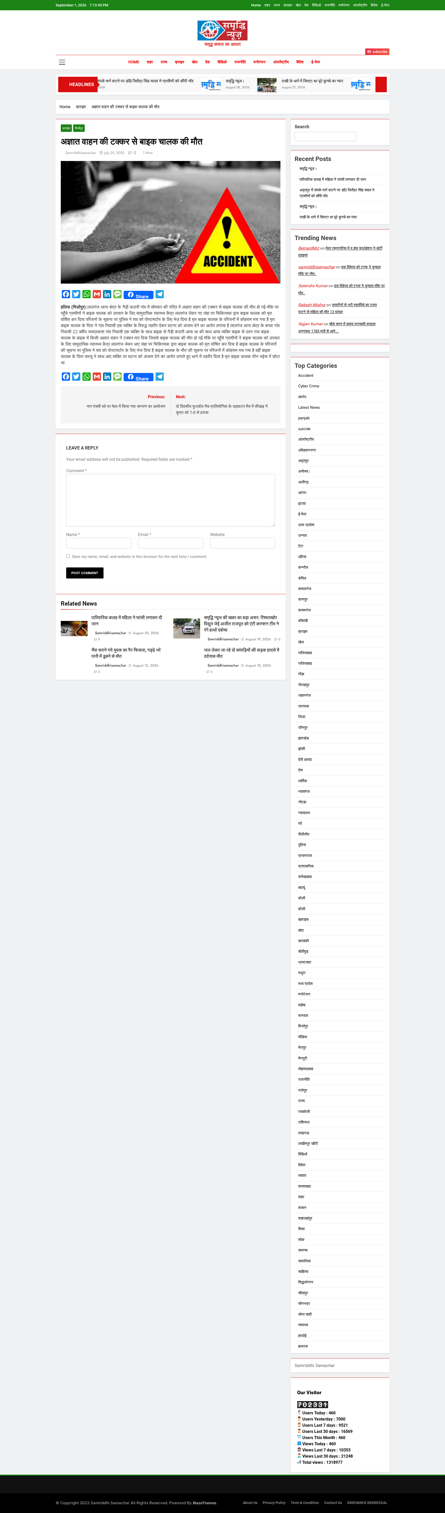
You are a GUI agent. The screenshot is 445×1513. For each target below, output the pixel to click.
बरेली (301, 898)
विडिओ (316, 5)
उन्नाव (302, 535)
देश (306, 5)
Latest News (309, 407)
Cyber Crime (308, 386)
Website (217, 534)
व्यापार (302, 1175)
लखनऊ (303, 1133)
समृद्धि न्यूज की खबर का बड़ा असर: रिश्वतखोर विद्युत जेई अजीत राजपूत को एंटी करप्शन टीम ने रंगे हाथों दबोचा (241, 624)
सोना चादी (305, 1314)
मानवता (303, 1015)
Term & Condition (305, 1503)
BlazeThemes (204, 1503)
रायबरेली (304, 1111)
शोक (301, 1239)
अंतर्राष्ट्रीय (360, 5)
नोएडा (302, 802)
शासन (302, 1207)
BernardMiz (308, 248)
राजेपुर (302, 1090)
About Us (250, 1503)
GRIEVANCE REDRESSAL (367, 1503)
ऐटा (300, 546)
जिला (301, 717)
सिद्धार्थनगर (305, 1282)
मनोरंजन (344, 5)
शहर (267, 5)
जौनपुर (303, 727)
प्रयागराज (305, 855)
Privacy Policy (274, 1503)
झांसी (301, 748)
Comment (76, 470)
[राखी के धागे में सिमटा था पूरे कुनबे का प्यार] (226, 87)
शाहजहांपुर (305, 1218)
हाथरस (303, 1346)
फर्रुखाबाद (305, 876)
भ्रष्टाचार (304, 962)
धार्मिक (302, 781)
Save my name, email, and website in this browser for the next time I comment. (139, 556)
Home (256, 5)
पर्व (300, 823)
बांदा (301, 930)
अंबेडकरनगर (307, 450)
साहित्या (303, 1271)
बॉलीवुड (303, 951)
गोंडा (301, 674)
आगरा (302, 492)
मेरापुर (302, 1047)
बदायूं (301, 887)
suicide (304, 429)
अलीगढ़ (303, 482)
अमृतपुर (303, 460)
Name (73, 534)
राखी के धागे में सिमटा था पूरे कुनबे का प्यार (272, 81)
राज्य (277, 5)
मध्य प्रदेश (305, 983)
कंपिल (302, 578)
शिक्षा (301, 1229)
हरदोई (302, 1335)
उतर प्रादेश (306, 525)
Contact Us (333, 1503)
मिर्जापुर (79, 128)
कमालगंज (304, 588)
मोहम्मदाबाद (305, 1069)
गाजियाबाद (305, 653)
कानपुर (303, 599)
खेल (298, 5)
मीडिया (302, 1037)
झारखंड (303, 738)
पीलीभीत (303, 834)
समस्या (302, 1250)
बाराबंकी (303, 941)
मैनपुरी (302, 1058)
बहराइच (303, 919)
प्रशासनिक (306, 866)
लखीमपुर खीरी (308, 1143)
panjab (304, 418)
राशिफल (304, 1122)
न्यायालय (304, 813)
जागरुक (303, 706)
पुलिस (302, 845)
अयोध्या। (304, 471)
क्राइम (288, 5)
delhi (302, 396)
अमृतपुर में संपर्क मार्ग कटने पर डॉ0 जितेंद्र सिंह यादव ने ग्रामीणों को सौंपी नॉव (97, 81)
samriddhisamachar (80, 152)
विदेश (374, 5)
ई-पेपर (385, 5)
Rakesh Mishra (311, 304)
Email (144, 534)
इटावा (302, 503)
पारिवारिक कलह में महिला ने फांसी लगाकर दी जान (332, 179)
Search (302, 126)
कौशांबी (303, 620)
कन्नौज (303, 567)
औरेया (302, 557)
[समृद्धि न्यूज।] (171, 84)
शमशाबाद (304, 1186)
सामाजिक (304, 1261)
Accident (305, 375)
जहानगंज (304, 695)
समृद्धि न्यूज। (195, 81)
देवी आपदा (305, 759)
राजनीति (329, 5)
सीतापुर (303, 1293)
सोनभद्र (304, 1303)
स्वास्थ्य (303, 1325)
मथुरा (301, 973)
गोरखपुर (304, 685)
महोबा (301, 1005)
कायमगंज (304, 610)
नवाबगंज (304, 791)
